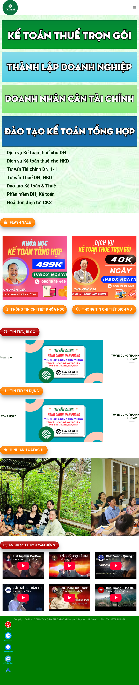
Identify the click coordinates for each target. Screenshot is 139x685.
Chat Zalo (8, 640)
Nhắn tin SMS (8, 663)
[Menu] (134, 7)
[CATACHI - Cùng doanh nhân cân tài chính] (12, 7)
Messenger (8, 651)
